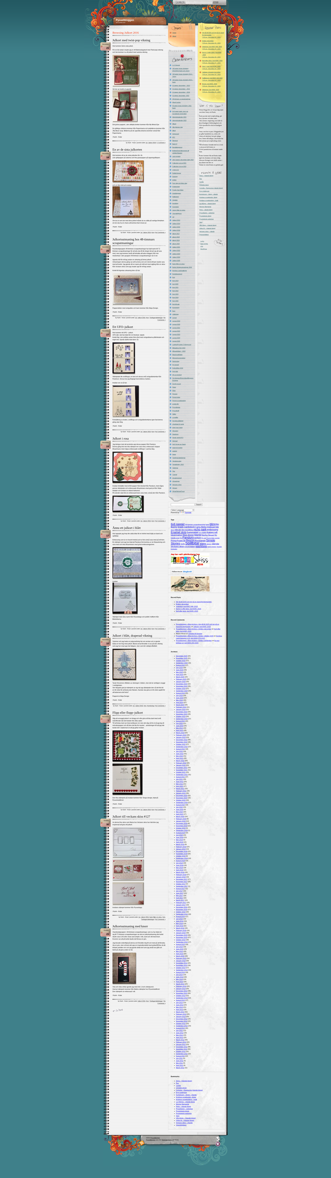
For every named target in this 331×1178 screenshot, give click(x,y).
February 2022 (181, 763)
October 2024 (181, 688)
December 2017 (181, 879)
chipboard (211, 527)
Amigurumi (175, 134)
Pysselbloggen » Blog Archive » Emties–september (194, 641)
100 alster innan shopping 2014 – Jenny (182, 75)
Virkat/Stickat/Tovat (178, 491)
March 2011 (180, 1068)
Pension (174, 394)
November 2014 (181, 965)
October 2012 (181, 1023)
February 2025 (181, 679)
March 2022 (180, 761)
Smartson (175, 434)
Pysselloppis (176, 407)
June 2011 (179, 1061)
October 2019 (181, 828)
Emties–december (211, 42)
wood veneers (211, 546)
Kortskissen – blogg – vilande (208, 194)
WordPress (203, 249)
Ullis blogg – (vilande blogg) (207, 225)
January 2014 (181, 989)
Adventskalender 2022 (179, 120)
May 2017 (179, 896)
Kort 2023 (175, 294)
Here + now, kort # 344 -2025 (211, 67)
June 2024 (179, 698)
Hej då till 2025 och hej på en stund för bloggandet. (213, 35)
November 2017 (181, 882)
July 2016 (179, 919)
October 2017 (181, 884)
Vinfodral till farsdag (195, 634)
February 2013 (181, 1014)
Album (174, 124)
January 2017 (181, 905)
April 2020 (179, 814)
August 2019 (180, 833)
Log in (202, 241)
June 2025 (179, 670)
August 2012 (180, 1028)
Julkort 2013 (176, 220)
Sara (200, 222)
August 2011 (180, 1056)
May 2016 (179, 923)
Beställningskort (177, 147)
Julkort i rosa (120, 438)
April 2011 (179, 1065)
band (207, 524)
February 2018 (181, 875)
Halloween (175, 196)
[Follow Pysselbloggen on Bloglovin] (182, 573)
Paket (174, 387)
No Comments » (160, 232)
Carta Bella (200, 527)
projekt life (175, 404)
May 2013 (179, 1007)
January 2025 (181, 682)
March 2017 (180, 900)
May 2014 (179, 979)
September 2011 (182, 1054)
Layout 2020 (176, 324)
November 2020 (181, 798)
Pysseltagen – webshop (206, 213)
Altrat (174, 130)
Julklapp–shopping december (211, 73)
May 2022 (179, 756)
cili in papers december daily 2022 (183, 160)
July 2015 (179, 947)
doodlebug (189, 530)
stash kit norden (177, 447)
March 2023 (180, 733)
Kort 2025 (175, 301)
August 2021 (180, 777)
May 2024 (179, 700)
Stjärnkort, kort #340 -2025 (211, 91)
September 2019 (182, 830)
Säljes (174, 414)
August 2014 (180, 972)
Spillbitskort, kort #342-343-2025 (212, 79)
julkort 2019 (176, 240)
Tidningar (175, 468)
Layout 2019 (176, 321)
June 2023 (179, 726)
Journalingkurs (177, 213)
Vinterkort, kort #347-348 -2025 (212, 48)
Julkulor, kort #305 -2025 (202, 627)
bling (213, 524)
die (217, 527)
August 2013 (180, 1000)
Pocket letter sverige (213, 538)
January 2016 (181, 933)
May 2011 (179, 1063)
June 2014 (179, 977)
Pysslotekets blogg (205, 216)
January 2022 (181, 765)
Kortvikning (150, 706)
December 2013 (181, 991)
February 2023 (181, 735)
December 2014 (181, 963)
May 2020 (179, 812)
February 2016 (181, 930)
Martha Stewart (208, 535)
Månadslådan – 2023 (178, 351)
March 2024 (180, 705)
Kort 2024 (175, 297)
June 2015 (179, 949)
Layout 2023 (176, 334)
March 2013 (180, 1012)
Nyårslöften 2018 (177, 368)
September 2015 (182, 942)
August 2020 (180, 805)
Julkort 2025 (176, 260)
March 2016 (180, 928)
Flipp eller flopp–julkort (127, 712)
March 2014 (180, 984)
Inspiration (175, 207)
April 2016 (179, 926)
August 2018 (180, 861)
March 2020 (180, 816)
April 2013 (179, 1010)
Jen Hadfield (202, 532)
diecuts (178, 530)
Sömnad (175, 441)
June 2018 (179, 865)
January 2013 (181, 1016)
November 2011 (181, 1049)
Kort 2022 (175, 291)
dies (183, 530)
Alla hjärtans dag (177, 127)
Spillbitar (192, 543)
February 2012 (181, 1042)
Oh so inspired (177, 375)
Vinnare (174, 488)
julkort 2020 (176, 244)
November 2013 (181, 993)
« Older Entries (118, 1010)
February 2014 (181, 986)
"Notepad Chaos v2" (167, 1140)
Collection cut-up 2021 (179, 163)
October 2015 (181, 940)
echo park (200, 529)
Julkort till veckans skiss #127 (131, 816)
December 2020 (181, 795)
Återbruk (175, 140)
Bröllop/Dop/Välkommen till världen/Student (180, 152)
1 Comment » (161, 142)
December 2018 (181, 851)
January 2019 (181, 849)
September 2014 (182, 970)
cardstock (189, 526)
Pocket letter (176, 397)
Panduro (188, 537)
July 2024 (179, 695)
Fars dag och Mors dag (179, 183)
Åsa (200, 179)
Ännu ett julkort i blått (126, 527)
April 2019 (179, 842)
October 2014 (181, 968)
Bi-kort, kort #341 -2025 (211, 85)
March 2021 (180, 789)
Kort (153, 232)
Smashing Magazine (218, 1139)
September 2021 (182, 775)
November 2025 (181, 658)
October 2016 (181, 912)
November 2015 (181, 937)
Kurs (173, 311)
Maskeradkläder (177, 354)
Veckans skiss (177, 484)
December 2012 (181, 1019)
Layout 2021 (176, 328)
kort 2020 (175, 284)
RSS (142, 1143)
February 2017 (181, 902)
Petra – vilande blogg (205, 210)
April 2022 (179, 758)
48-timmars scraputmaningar (181, 99)
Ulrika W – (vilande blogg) (207, 228)
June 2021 (179, 782)
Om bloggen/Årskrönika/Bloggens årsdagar (182, 379)
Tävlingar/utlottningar (156, 317)
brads (181, 527)
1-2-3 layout (176, 65)
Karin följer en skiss (155, 917)
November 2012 (181, 1021)
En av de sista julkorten (127, 149)
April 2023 (179, 730)
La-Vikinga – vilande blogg (207, 203)
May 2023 (179, 728)
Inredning (175, 203)
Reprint (190, 540)
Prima (173, 540)
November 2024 (181, 686)
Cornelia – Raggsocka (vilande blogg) (211, 188)
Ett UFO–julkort (122, 327)
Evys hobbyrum (204, 191)
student (174, 451)
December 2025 (181, 656)
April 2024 (179, 702)
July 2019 (179, 835)
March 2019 (180, 844)
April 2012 (179, 1037)
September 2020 (182, 802)
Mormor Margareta (205, 206)
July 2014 (179, 975)
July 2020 (179, 807)
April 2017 (179, 898)
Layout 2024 (176, 338)
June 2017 (179, 893)
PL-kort (204, 538)
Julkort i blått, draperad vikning (132, 635)
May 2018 (179, 868)
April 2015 (179, 954)
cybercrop (175, 170)
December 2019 (181, 823)
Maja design (188, 535)
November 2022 (181, 742)
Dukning (175, 176)
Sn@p (182, 544)
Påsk (174, 390)
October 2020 (181, 800)
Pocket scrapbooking (179, 400)
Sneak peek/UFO (177, 437)
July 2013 (179, 1003)
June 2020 (179, 809)
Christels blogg (204, 185)
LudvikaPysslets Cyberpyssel (181, 344)
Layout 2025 (176, 341)
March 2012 (180, 1040)
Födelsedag (176, 186)
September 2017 (182, 886)
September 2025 (182, 663)
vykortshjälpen (189, 547)
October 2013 (181, 996)
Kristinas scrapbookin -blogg (208, 197)
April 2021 (179, 786)
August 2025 (180, 665)
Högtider (175, 200)
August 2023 (180, 721)
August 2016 (180, 916)
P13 (181, 538)
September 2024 (182, 691)
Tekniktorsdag (176, 461)
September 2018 (182, 858)
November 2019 (181, 826)
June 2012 (179, 1033)
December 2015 (181, 935)
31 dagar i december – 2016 (181, 92)
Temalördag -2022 (178, 464)
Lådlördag (175, 314)
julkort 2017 (176, 233)
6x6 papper (178, 524)
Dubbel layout (176, 173)
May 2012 (179, 1035)
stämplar (215, 544)
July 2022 (179, 751)
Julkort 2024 (176, 257)
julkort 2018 (176, 237)
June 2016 (179, 921)
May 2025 (179, 672)
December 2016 (181, 907)
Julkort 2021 (176, 247)
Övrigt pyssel (176, 384)
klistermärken (176, 535)
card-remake (176, 156)
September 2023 (182, 719)
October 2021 (181, 772)
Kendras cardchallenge (179, 270)
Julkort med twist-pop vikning (131, 40)
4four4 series (176, 102)
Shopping (175, 431)
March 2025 (180, 677)
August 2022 (180, 749)
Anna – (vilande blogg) (206, 175)
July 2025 (179, 668)
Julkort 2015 (176, 227)
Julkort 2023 (176, 254)
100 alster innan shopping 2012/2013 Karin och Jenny (181, 70)
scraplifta (175, 417)
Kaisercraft (212, 532)
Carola (201, 182)
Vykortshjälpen (204, 234)
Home (174, 32)
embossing (212, 529)
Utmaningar (176, 481)
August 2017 (180, 889)
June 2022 (179, 754)
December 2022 (181, 740)
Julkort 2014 (176, 223)
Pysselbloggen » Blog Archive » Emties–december (193, 629)
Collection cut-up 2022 (179, 166)
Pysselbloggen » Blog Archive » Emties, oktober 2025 (194, 636)
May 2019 (179, 840)
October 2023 (181, 716)
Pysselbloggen (125, 20)
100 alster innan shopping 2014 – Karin (182, 81)
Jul (146, 142)
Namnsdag (175, 361)
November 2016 (181, 909)
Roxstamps (200, 540)
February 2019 (181, 847)
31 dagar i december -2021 (180, 95)
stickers (208, 544)
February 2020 (181, 819)
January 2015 (181, 961)
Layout (174, 317)
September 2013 (182, 998)
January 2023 (181, 737)
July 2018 (179, 863)
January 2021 (181, 793)
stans (203, 543)
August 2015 (180, 944)
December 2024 (181, 684)
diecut (173, 530)
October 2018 (181, 856)
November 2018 (181, 854)
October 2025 (181, 661)
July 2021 (179, 779)
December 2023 (181, 712)
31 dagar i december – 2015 (181, 89)
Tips (173, 471)
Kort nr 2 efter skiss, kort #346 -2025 (211, 55)
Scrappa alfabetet (177, 421)
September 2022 (182, 747)
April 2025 (179, 675)
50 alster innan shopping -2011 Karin (181, 107)
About (174, 36)
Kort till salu (175, 304)
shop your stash (177, 427)
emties (174, 180)
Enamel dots (178, 532)
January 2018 (181, 877)
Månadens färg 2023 (178, 348)
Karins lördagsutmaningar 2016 (182, 267)
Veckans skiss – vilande (207, 231)
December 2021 (181, 768)
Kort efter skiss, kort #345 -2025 (212, 62)
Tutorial (174, 474)
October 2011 (180, 1051)
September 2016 (182, 914)
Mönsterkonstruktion (178, 358)
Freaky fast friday (177, 190)
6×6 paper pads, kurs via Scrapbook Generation (180, 113)
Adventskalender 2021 (179, 117)
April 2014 (179, 982)
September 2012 (182, 1026)
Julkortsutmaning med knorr (130, 926)
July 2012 (179, 1030)
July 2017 (179, 891)
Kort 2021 (175, 287)
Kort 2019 (175, 280)
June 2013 (179, 1005)
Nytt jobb (175, 371)
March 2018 (180, 872)
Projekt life (181, 541)
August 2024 (180, 693)
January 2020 (181, 821)
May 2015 (179, 951)
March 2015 (180, 956)
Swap (174, 454)
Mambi (197, 535)
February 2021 (181, 791)
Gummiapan (192, 532)
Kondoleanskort (177, 274)
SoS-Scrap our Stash (179, 444)
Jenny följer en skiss (178, 210)
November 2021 (181, 770)
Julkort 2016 (152, 142)
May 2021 (179, 784)
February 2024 (181, 707)
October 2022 (181, 744)
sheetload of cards (178, 424)
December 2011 (181, 1047)
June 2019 (179, 837)
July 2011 (179, 1058)
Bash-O (174, 144)
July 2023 (179, 723)
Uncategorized (177, 478)
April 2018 (179, 870)
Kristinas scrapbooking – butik (208, 200)
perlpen (197, 538)
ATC (173, 137)
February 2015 (181, 958)
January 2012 (181, 1044)
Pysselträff (175, 410)
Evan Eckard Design (218, 1144)
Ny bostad (175, 364)
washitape (201, 546)
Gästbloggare (176, 193)
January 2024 (181, 709)
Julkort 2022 (176, 250)
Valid (204, 244)
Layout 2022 (176, 331)
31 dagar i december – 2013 (181, 85)
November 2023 (181, 714)
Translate (188, 512)
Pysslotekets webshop (206, 219)
